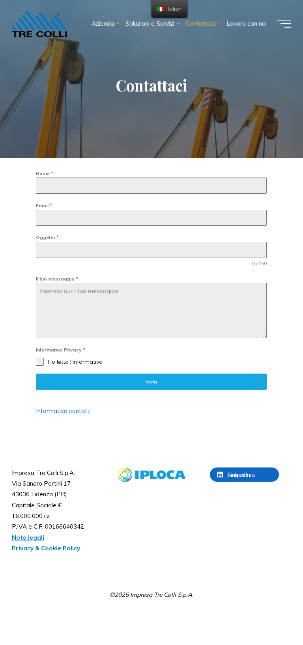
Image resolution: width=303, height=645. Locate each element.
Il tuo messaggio (57, 279)
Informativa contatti (63, 411)
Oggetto (47, 238)
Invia (151, 381)
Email (44, 206)
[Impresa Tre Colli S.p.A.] (39, 23)
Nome (44, 173)
